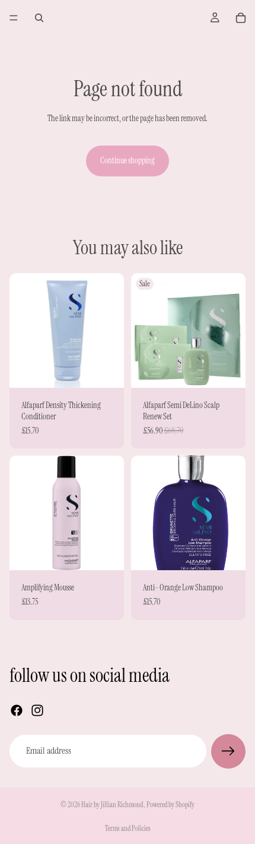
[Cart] (241, 18)
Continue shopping (127, 160)
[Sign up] (228, 751)
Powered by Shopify (170, 805)
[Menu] (13, 17)
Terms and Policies (128, 828)
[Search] (39, 18)
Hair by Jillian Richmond (112, 805)
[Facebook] (16, 710)
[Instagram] (37, 710)
